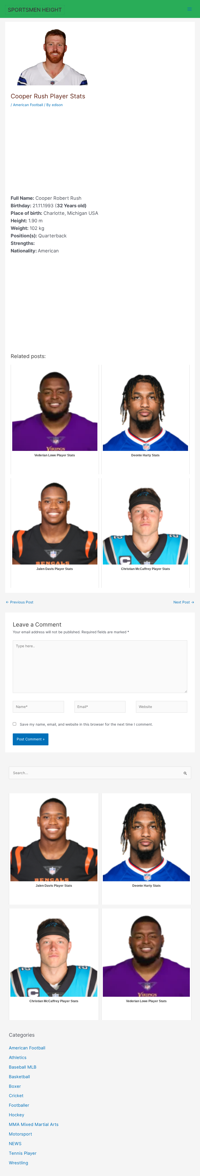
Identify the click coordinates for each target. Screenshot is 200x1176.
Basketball (19, 1076)
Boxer (15, 1086)
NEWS (15, 1143)
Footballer (19, 1105)
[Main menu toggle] (189, 9)
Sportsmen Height (35, 9)
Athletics (18, 1057)
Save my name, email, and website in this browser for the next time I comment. (86, 724)
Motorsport (20, 1134)
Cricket (16, 1095)
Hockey (16, 1114)
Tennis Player (22, 1153)
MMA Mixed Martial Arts (34, 1124)
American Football (28, 105)
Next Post (183, 602)
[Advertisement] (54, 148)
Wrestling (18, 1162)
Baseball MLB (22, 1067)
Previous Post (19, 602)
